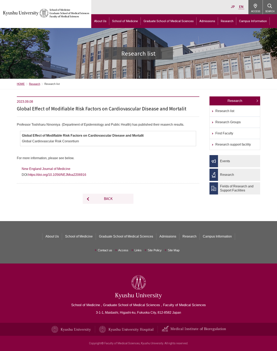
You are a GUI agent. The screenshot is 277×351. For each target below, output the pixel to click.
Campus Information (253, 21)
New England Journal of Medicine (46, 169)
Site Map (173, 250)
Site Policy (155, 250)
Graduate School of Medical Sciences (169, 21)
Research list (224, 111)
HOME (21, 83)
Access (123, 250)
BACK (108, 198)
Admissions (207, 21)
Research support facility (233, 144)
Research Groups (228, 122)
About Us (100, 21)
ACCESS (255, 11)
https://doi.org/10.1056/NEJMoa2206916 (57, 174)
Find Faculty (224, 133)
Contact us (105, 250)
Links (138, 250)
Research (227, 21)
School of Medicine (125, 21)
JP (233, 7)
